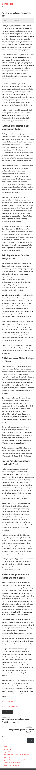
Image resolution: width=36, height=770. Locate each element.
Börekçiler (7, 4)
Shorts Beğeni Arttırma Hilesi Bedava (16, 754)
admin (16, 20)
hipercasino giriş (7, 701)
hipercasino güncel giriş (10, 706)
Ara (3, 737)
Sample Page (7, 749)
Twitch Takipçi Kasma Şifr (12, 762)
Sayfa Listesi (7, 752)
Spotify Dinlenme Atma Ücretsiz (14, 760)
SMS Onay (6, 757)
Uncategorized (7, 712)
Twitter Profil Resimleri (11, 765)
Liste (5, 746)
